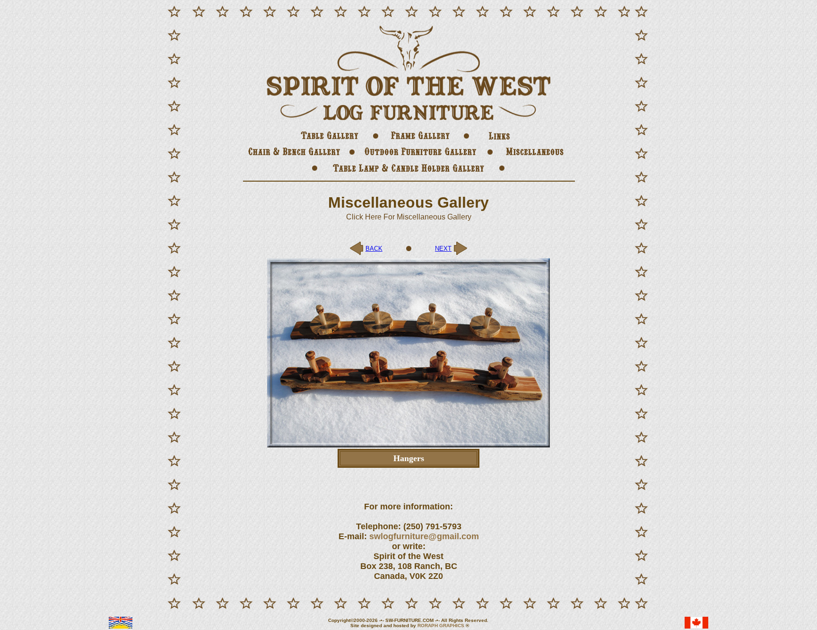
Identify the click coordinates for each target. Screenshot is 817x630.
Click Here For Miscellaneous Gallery (408, 217)
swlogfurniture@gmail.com (424, 536)
